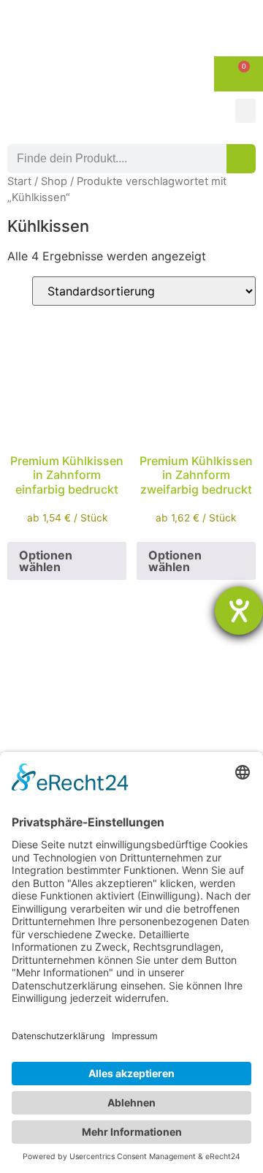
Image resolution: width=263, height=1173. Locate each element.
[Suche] (241, 158)
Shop (54, 181)
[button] (245, 111)
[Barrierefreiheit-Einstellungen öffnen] (239, 610)
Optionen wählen (45, 561)
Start (19, 181)
